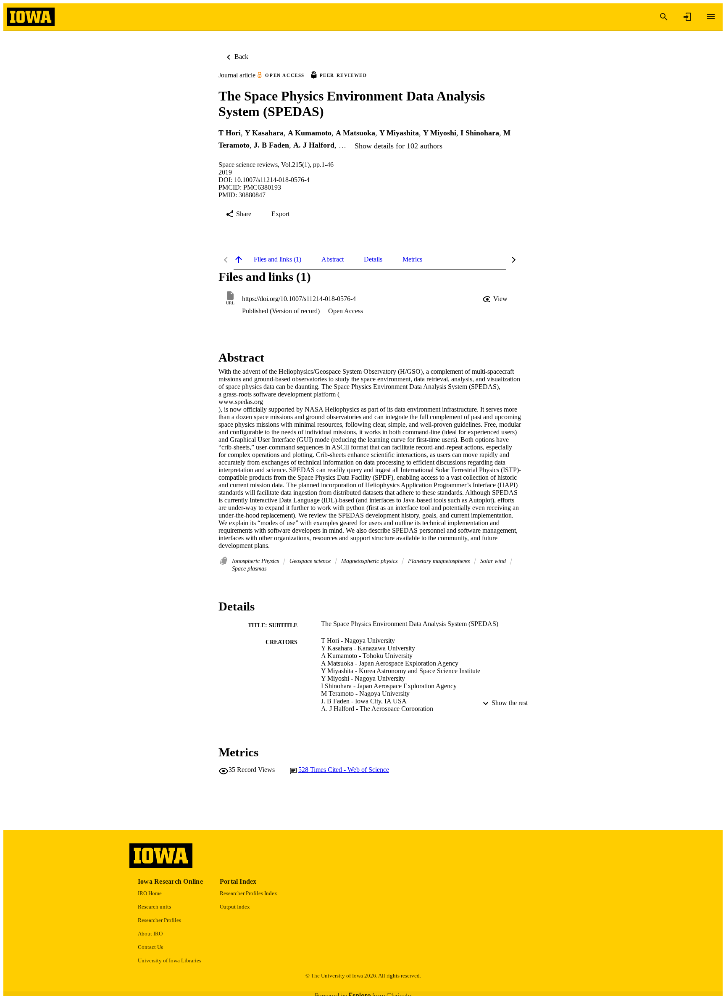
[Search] (663, 16)
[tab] (277, 259)
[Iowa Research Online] (31, 17)
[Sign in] (687, 16)
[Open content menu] (710, 16)
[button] (495, 299)
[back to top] (239, 259)
